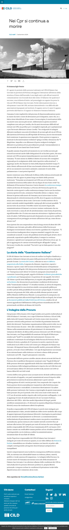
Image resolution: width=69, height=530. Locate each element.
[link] (61, 8)
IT (64, 8)
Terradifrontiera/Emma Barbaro (32, 477)
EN (66, 8)
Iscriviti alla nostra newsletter (55, 502)
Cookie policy (52, 528)
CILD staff (12, 34)
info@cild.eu (29, 497)
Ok (45, 528)
